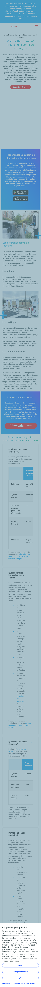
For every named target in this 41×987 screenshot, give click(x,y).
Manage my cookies (20, 972)
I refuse (20, 978)
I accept (20, 965)
